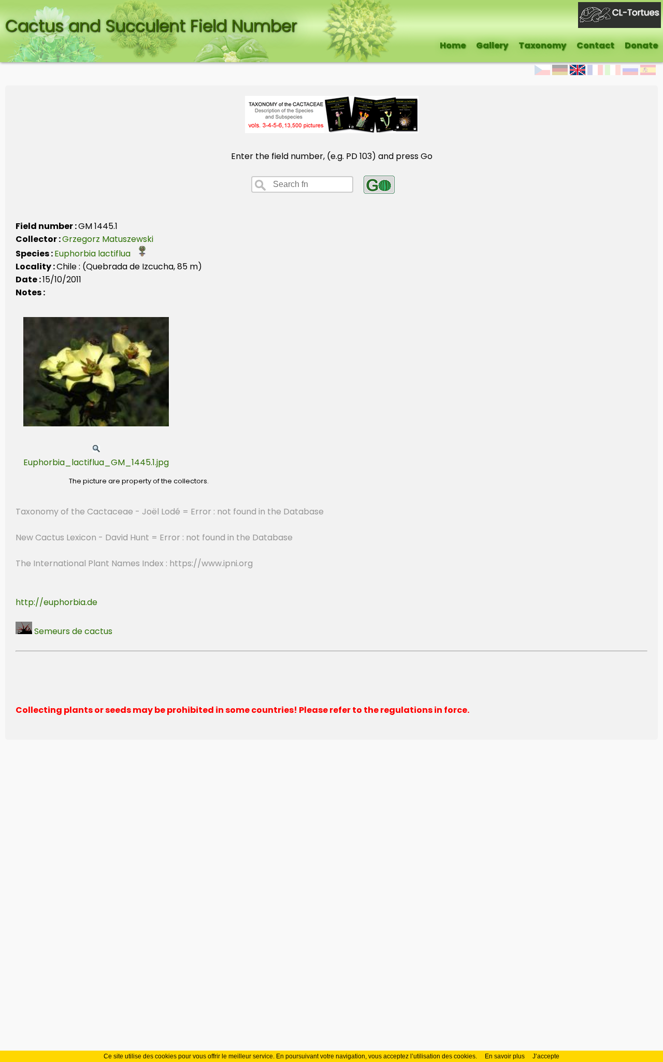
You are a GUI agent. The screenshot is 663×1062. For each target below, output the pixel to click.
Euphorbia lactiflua (95, 254)
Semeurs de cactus (72, 631)
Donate (641, 45)
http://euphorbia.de (56, 602)
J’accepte (545, 1056)
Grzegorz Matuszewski (107, 239)
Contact (595, 45)
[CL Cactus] (619, 9)
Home (453, 45)
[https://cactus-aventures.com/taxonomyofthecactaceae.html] (332, 130)
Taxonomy (542, 45)
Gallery (492, 45)
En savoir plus (505, 1056)
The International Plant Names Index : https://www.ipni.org (134, 563)
